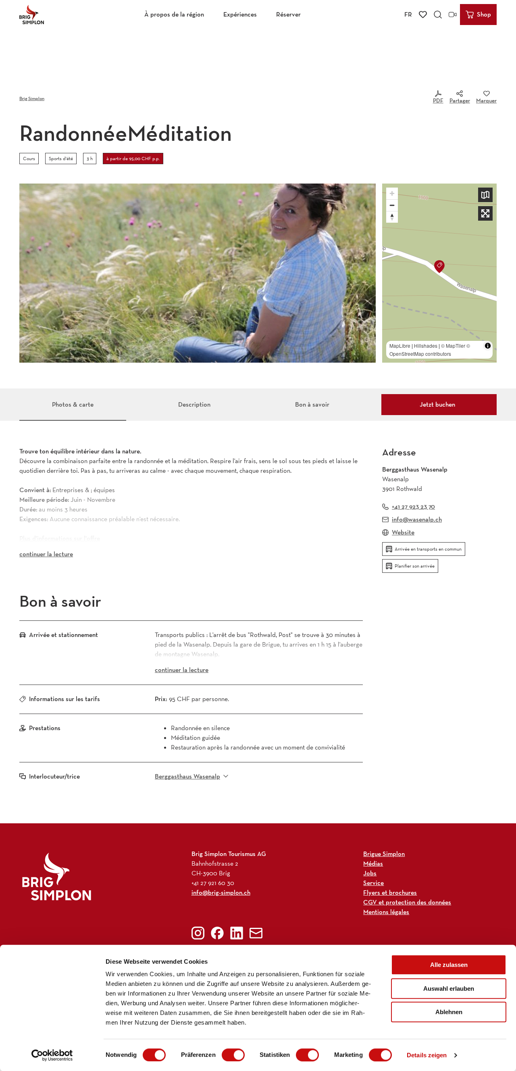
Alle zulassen (449, 964)
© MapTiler (453, 345)
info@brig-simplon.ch (220, 892)
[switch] (233, 1054)
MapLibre (399, 345)
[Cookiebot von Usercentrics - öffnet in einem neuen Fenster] (52, 1055)
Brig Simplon (31, 98)
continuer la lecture (46, 554)
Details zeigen (427, 1055)
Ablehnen (448, 1011)
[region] (439, 273)
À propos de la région (174, 14)
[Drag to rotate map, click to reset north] (392, 217)
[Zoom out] (392, 205)
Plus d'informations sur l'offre (59, 538)
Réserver (288, 14)
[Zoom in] (392, 193)
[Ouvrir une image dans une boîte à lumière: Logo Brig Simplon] (56, 876)
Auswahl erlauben (448, 988)
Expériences (240, 14)
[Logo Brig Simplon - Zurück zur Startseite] (31, 14)
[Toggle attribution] (488, 346)
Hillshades (425, 345)
